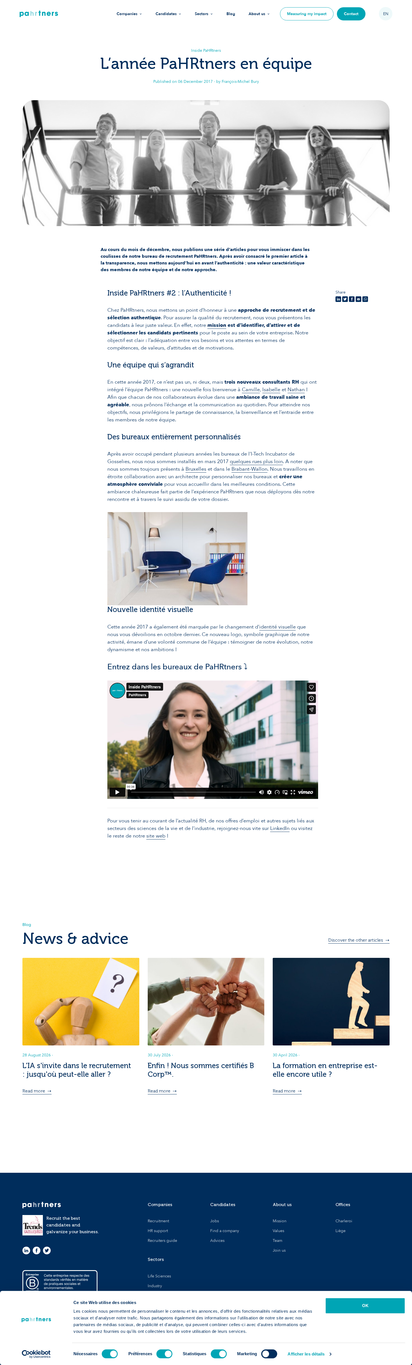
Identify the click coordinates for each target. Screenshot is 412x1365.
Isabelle (271, 389)
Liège (340, 1230)
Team (277, 1240)
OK (365, 1305)
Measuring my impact (307, 14)
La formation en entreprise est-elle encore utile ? (325, 1070)
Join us (279, 1250)
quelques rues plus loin (256, 461)
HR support (158, 1230)
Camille (251, 389)
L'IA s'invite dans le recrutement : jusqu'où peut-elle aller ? (76, 1070)
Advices (217, 1240)
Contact (351, 14)
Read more (33, 1091)
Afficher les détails (306, 1354)
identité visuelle (277, 626)
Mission (279, 1221)
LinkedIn (280, 828)
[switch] (164, 1353)
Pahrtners (39, 14)
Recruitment (158, 1221)
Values (278, 1230)
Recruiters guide (162, 1240)
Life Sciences (159, 1276)
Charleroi (343, 1221)
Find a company (224, 1230)
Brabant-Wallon (249, 469)
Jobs (214, 1221)
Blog (230, 14)
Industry (155, 1286)
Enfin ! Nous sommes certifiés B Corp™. (201, 1070)
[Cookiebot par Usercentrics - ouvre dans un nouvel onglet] (36, 1354)
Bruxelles (196, 469)
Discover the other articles (355, 940)
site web (155, 835)
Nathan (296, 389)
